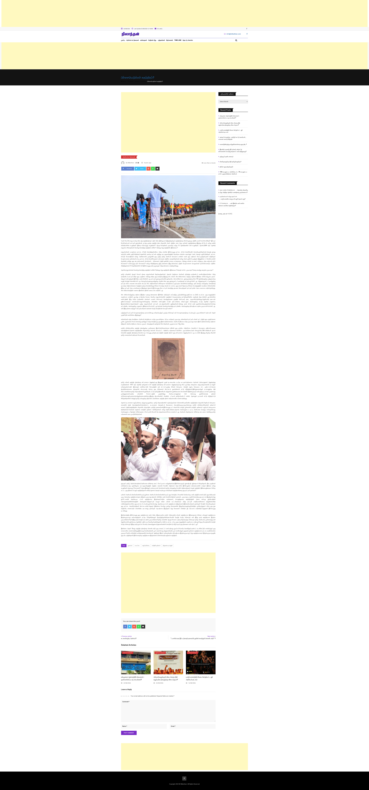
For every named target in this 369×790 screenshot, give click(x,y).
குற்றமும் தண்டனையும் (226, 156)
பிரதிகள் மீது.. (152, 40)
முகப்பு (123, 40)
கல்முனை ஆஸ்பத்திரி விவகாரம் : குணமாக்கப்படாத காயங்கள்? (229, 117)
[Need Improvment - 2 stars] (123, 696)
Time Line (177, 40)
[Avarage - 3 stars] (125, 696)
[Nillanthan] (138, 163)
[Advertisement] (184, 13)
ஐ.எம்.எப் (130, 545)
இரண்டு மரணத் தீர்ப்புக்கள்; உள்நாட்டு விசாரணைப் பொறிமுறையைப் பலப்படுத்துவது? (232, 150)
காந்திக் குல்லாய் (156, 545)
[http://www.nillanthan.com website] (136, 163)
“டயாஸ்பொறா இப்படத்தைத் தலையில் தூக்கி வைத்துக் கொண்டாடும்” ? (193, 638)
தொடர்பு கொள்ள (188, 40)
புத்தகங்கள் (161, 40)
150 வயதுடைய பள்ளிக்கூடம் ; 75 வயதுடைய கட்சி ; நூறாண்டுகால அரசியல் (232, 173)
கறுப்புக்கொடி (146, 545)
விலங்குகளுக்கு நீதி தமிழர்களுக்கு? (230, 162)
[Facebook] (125, 626)
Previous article (127, 636)
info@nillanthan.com (233, 34)
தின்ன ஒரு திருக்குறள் (226, 167)
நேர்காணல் (169, 40)
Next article (211, 636)
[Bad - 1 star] (121, 696)
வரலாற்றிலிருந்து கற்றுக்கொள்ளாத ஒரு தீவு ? (233, 144)
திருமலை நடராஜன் (167, 545)
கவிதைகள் (143, 40)
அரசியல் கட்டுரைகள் (132, 40)
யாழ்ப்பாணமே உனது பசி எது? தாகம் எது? (233, 199)
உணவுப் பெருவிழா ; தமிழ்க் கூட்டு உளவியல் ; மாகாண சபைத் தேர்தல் (232, 138)
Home (124, 81)
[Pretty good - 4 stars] (127, 696)
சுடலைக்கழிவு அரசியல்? (128, 638)
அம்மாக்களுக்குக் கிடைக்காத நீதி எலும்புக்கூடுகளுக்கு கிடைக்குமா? (229, 124)
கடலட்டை (137, 545)
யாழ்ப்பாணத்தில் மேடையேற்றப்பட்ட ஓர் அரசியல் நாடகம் (230, 131)
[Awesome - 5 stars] (129, 696)
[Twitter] (130, 626)
